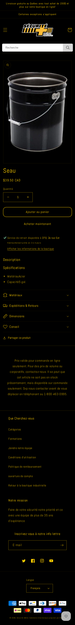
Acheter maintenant (37, 224)
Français (35, 588)
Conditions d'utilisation (22, 457)
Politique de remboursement (25, 466)
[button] (5, 29)
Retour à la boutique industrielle (27, 485)
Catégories (14, 429)
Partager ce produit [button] (19, 338)
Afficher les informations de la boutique (30, 249)
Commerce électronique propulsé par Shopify (47, 618)
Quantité (8, 189)
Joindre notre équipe (20, 448)
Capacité (13, 282)
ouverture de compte (20, 476)
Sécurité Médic (23, 618)
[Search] (68, 47)
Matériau (13, 276)
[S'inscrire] (61, 545)
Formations (15, 439)
